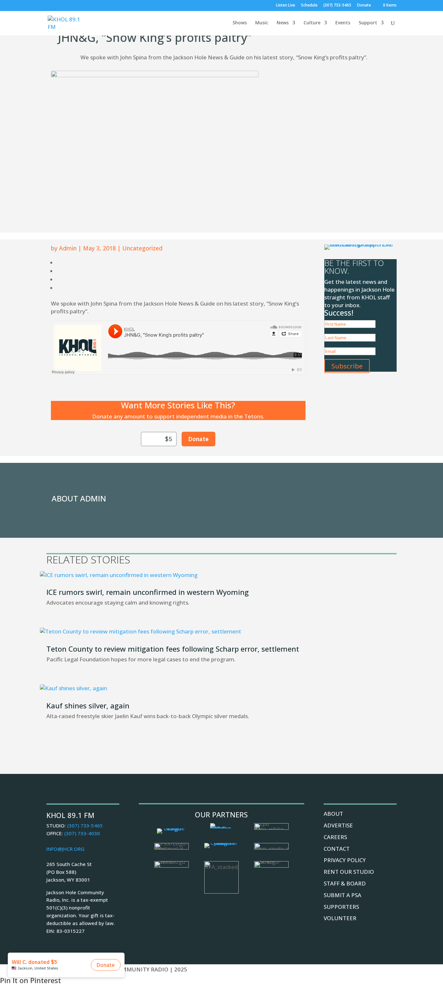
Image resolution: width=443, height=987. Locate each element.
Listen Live (285, 5)
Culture (312, 23)
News (283, 23)
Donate (364, 5)
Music (261, 23)
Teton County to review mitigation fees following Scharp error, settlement (172, 649)
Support (368, 23)
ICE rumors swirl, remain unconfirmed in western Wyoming (147, 592)
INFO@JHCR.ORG (65, 849)
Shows (240, 23)
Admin (68, 248)
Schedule (309, 5)
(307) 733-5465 (337, 5)
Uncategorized (142, 248)
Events (342, 23)
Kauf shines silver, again (87, 705)
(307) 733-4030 (82, 833)
